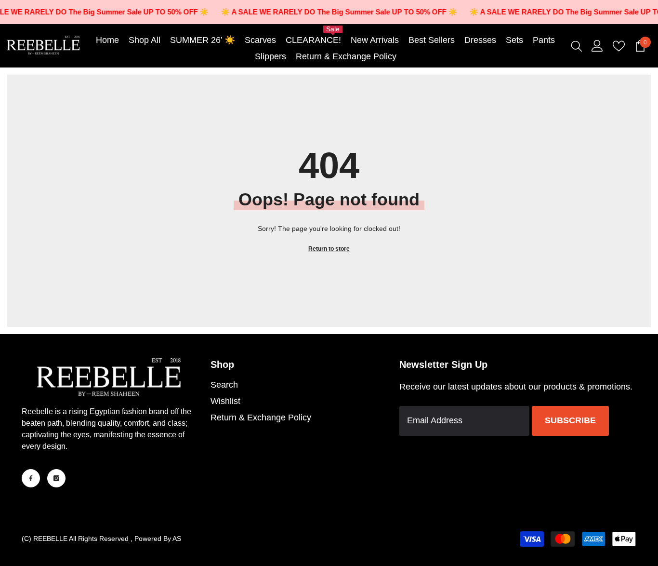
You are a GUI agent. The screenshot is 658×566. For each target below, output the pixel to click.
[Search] (576, 46)
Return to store (329, 248)
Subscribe (570, 420)
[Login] (597, 46)
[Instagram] (56, 478)
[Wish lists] (619, 46)
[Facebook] (31, 478)
